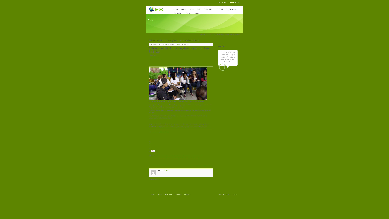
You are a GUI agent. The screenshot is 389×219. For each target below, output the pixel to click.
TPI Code (220, 9)
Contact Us (186, 194)
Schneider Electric (164, 132)
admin (166, 44)
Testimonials (208, 9)
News (212, 34)
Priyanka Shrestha (154, 57)
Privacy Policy (178, 13)
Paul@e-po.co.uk (234, 2)
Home (176, 9)
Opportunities (231, 9)
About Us (160, 194)
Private (191, 9)
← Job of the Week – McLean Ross (157, 165)
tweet (152, 143)
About (183, 9)
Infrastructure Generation (156, 59)
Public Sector (178, 194)
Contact (196, 13)
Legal (188, 13)
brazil (153, 132)
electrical (157, 132)
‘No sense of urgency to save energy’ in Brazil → (201, 165)
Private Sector (168, 194)
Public (199, 9)
